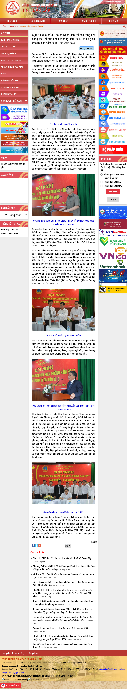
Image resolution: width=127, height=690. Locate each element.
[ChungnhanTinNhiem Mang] (15, 679)
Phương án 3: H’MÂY (113, 185)
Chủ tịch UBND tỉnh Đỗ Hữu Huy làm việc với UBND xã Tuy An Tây (62, 560)
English (118, 1)
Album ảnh (7, 174)
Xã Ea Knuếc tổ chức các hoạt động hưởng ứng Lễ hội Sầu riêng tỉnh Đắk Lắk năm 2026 (63, 583)
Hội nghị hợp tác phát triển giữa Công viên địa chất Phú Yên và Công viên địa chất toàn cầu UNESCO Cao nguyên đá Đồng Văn (63, 620)
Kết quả (113, 199)
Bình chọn (113, 191)
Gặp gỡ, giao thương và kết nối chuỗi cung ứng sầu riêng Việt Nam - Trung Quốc (63, 645)
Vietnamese (109, 1)
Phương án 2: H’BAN (113, 181)
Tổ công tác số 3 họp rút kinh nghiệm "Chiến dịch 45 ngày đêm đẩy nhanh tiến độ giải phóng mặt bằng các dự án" (62, 610)
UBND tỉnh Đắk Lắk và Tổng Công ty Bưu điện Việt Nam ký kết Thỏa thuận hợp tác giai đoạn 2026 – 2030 (63, 637)
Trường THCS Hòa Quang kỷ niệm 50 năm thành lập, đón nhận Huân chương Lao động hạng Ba (63, 602)
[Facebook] (33, 545)
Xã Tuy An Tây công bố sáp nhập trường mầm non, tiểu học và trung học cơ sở (63, 576)
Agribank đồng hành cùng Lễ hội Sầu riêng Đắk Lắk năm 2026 (60, 629)
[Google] (39, 545)
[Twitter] (36, 545)
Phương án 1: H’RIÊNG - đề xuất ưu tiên (114, 176)
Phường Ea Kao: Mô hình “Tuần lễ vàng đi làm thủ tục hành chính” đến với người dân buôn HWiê (64, 568)
